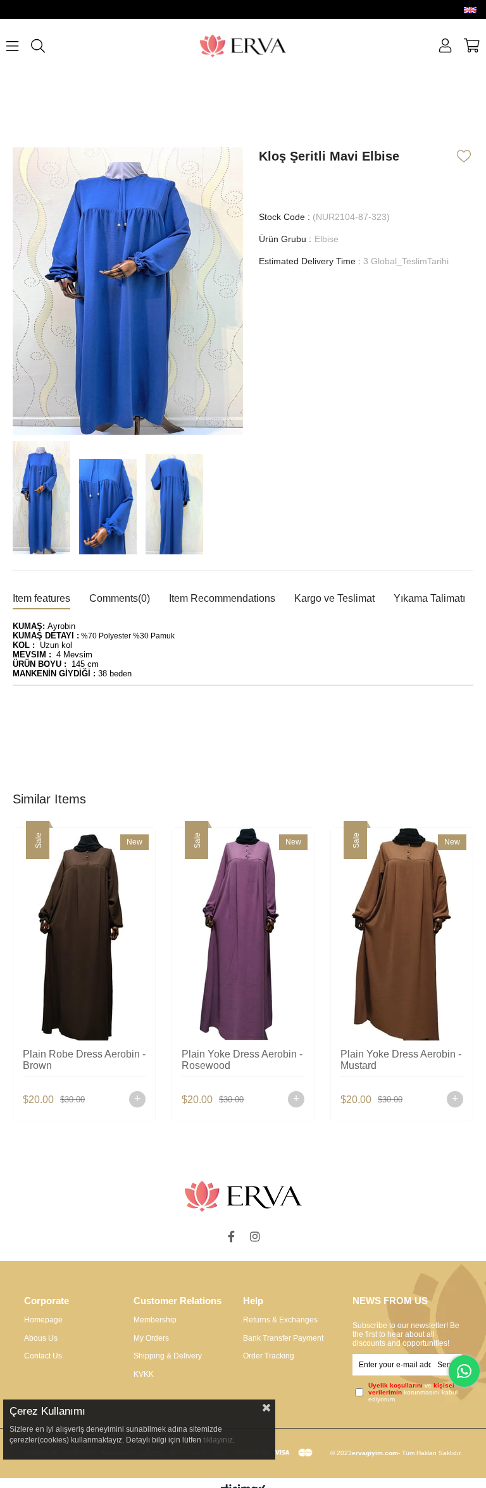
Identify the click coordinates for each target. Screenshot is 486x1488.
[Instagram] (255, 1236)
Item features (41, 598)
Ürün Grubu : (299, 239)
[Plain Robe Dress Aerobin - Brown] (84, 934)
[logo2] (243, 1196)
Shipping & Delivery (168, 1355)
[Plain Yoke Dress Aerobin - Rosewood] (243, 934)
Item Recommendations (222, 598)
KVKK (144, 1374)
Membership (155, 1319)
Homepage (43, 1319)
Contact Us (43, 1355)
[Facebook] (231, 1236)
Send (446, 1364)
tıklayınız (218, 1440)
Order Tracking (268, 1355)
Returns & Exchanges (280, 1319)
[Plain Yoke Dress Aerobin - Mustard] (402, 934)
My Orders (151, 1338)
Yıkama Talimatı (429, 598)
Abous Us (41, 1338)
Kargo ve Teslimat (334, 598)
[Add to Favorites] (465, 156)
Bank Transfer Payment (283, 1338)
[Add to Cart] (137, 1099)
